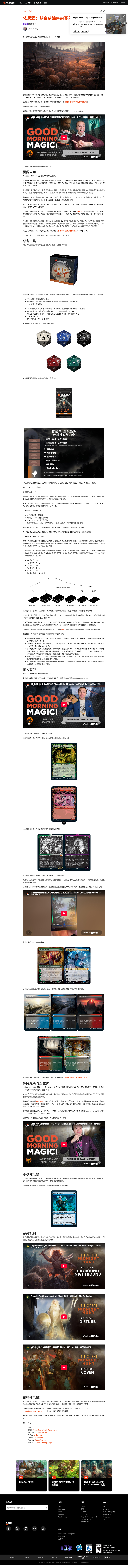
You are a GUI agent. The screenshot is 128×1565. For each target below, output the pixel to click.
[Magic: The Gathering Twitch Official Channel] (25, 1528)
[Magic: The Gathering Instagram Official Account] (43, 1528)
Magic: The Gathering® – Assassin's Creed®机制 (97, 1484)
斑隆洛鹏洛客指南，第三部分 (64, 1484)
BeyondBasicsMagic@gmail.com (35, 1411)
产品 (20, 3)
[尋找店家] (46, 1507)
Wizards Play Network (89, 1517)
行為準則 (26, 1557)
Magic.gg (106, 1509)
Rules (60, 1512)
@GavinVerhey (39, 1435)
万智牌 (105, 1506)
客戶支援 (54, 1557)
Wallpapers (62, 1517)
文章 (45, 3)
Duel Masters (63, 1536)
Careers (83, 1512)
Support (84, 1514)
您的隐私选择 (96, 1557)
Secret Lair (107, 1517)
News (25, 11)
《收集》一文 (76, 1077)
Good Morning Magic (44, 1443)
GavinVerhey (42, 1432)
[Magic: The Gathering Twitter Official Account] (17, 1528)
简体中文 (76, 31)
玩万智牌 (27, 3)
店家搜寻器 (80, 211)
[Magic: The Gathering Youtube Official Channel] (34, 1528)
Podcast (61, 1514)
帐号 (123, 2)
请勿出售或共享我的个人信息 (82, 1557)
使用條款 (12, 1557)
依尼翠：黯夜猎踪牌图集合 (67, 231)
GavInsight (39, 1437)
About (83, 1506)
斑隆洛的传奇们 (31, 1484)
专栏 (30, 11)
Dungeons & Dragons (66, 1534)
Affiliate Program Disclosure (87, 1520)
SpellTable (40, 1101)
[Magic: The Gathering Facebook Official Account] (8, 1528)
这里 (63, 629)
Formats (61, 1509)
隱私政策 (40, 1557)
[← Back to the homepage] (9, 2)
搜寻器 (107, 2)
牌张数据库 (115, 2)
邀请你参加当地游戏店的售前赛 (76, 102)
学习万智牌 (37, 3)
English (84, 31)
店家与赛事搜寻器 (109, 1512)
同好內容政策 (68, 1557)
